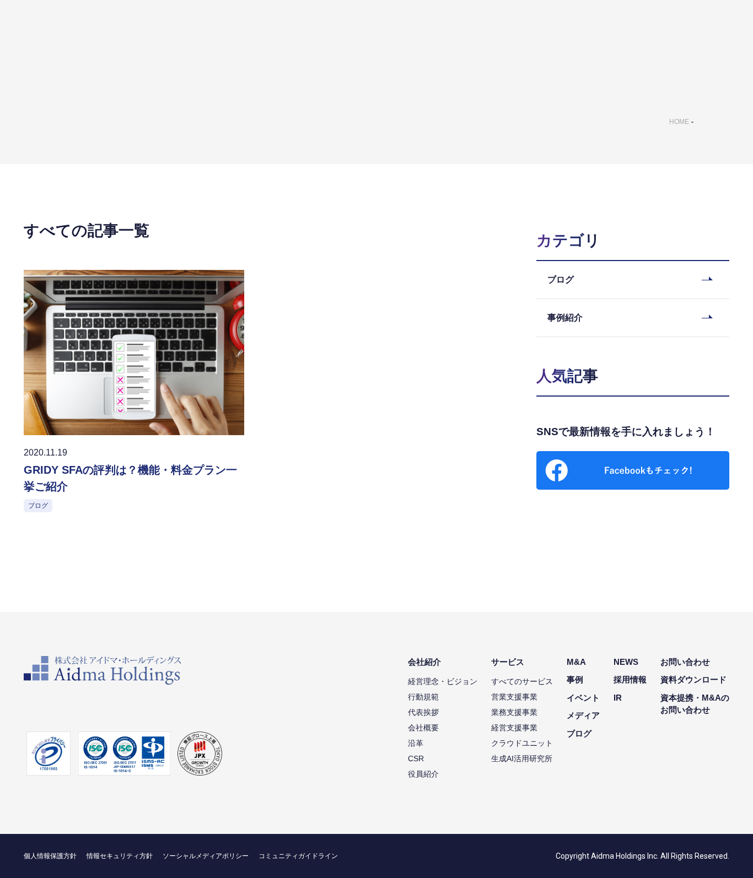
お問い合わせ (685, 661)
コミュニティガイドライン (298, 856)
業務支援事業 (514, 712)
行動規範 (423, 696)
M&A (576, 661)
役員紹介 (423, 773)
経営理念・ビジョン (442, 681)
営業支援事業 (514, 696)
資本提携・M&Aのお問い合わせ (694, 704)
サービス (507, 661)
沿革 (415, 743)
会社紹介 (424, 661)
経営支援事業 (514, 727)
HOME (679, 122)
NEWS (626, 661)
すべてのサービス (522, 681)
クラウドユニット (522, 743)
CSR (416, 758)
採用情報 (630, 679)
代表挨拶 (423, 712)
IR (618, 697)
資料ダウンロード (693, 679)
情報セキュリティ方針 (120, 856)
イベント (583, 697)
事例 (575, 679)
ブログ (579, 733)
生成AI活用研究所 (521, 758)
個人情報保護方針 (50, 856)
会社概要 (423, 727)
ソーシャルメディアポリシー (206, 856)
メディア (583, 715)
